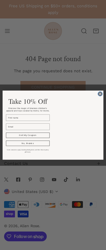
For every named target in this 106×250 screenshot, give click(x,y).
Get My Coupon (28, 134)
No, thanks (28, 143)
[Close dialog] (100, 94)
